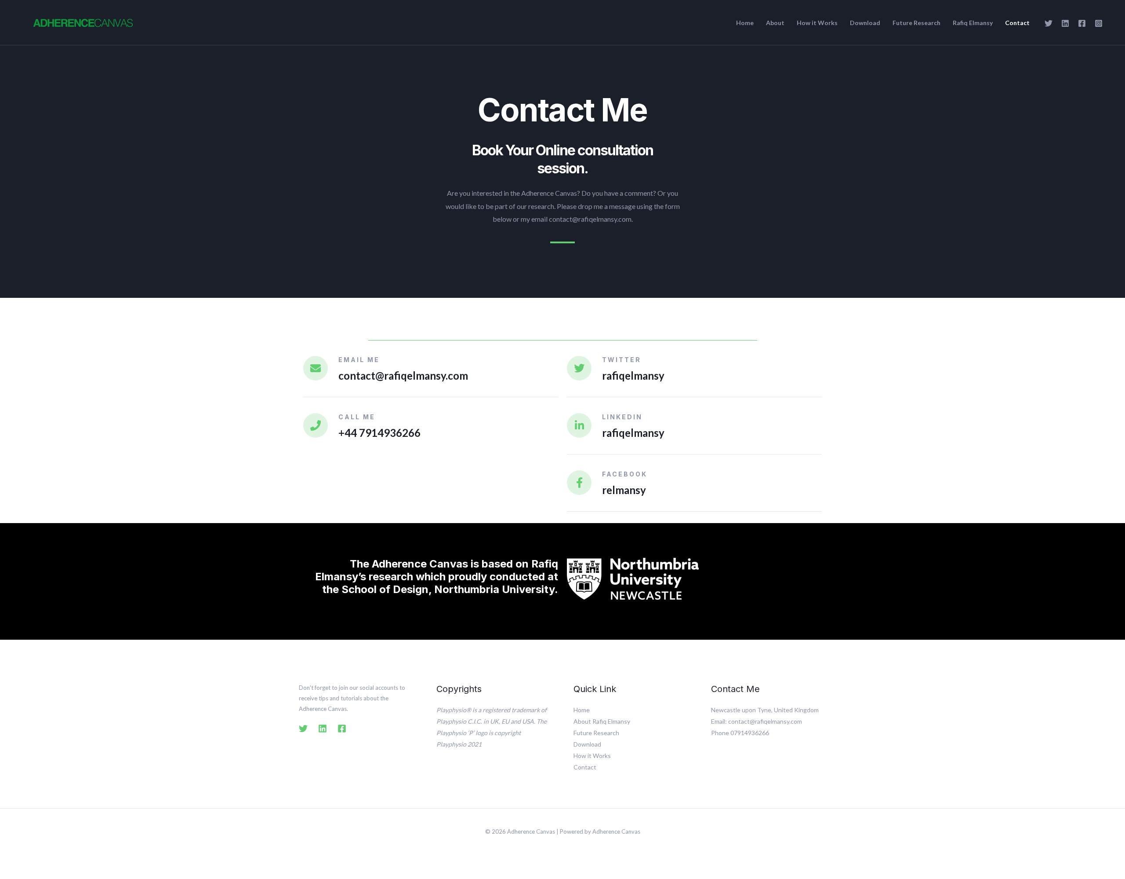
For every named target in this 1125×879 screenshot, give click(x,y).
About (775, 23)
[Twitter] (1048, 23)
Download (865, 23)
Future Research (916, 23)
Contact (1017, 23)
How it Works (817, 23)
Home (745, 23)
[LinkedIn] (579, 425)
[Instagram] (1099, 23)
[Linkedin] (1065, 23)
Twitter (621, 359)
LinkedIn (622, 417)
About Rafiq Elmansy (601, 721)
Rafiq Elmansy (973, 23)
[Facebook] (1082, 23)
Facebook (624, 474)
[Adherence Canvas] (83, 21)
